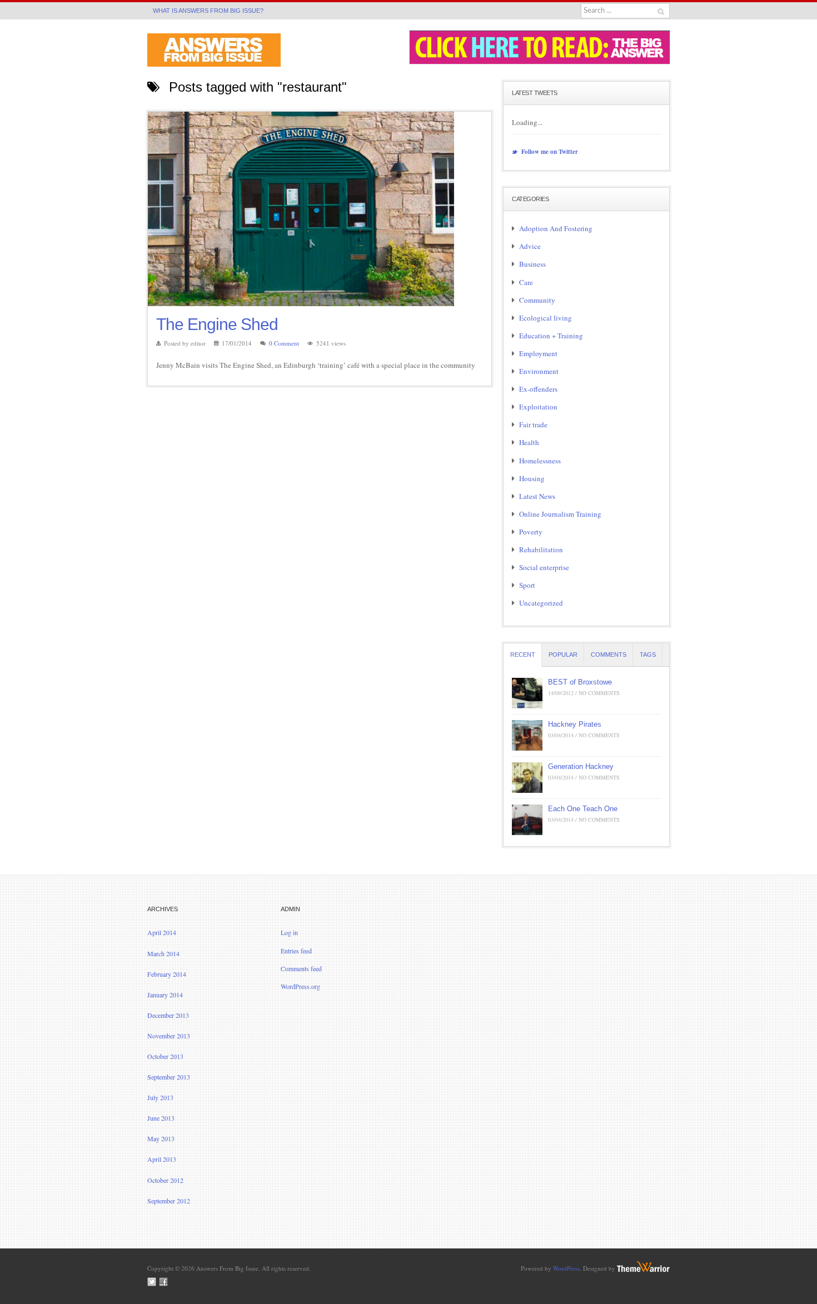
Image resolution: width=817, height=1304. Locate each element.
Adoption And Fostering (555, 228)
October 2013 (165, 1056)
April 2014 (161, 932)
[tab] (523, 654)
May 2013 (161, 1138)
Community (537, 300)
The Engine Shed (217, 324)
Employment (538, 353)
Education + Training (551, 336)
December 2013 (168, 1015)
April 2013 (161, 1159)
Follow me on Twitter (549, 151)
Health (529, 442)
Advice (530, 246)
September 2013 (168, 1076)
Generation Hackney (581, 766)
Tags (648, 654)
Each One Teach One (582, 809)
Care (526, 282)
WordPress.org (300, 986)
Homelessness (540, 461)
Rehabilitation (541, 549)
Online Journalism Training (560, 514)
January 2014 (165, 994)
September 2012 (168, 1200)
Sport (527, 585)
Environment (539, 371)
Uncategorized (541, 603)
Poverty (530, 532)
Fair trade (533, 424)
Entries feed (296, 950)
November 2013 (168, 1035)
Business (532, 264)
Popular (563, 654)
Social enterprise (544, 567)
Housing (532, 478)
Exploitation (538, 407)
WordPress (566, 1268)
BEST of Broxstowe (580, 682)
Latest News (537, 496)
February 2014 (166, 974)
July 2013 (160, 1097)
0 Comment (284, 343)
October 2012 (165, 1180)
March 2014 (163, 953)
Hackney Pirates (574, 724)
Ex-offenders (538, 389)
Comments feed (301, 968)
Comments (608, 654)
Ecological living (545, 318)
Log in (289, 932)
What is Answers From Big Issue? (208, 10)
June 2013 (161, 1117)
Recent (522, 654)
